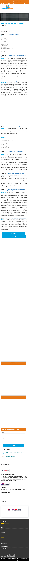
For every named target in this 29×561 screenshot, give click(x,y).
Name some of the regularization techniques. (17, 136)
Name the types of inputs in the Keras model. (17, 81)
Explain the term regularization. (14, 126)
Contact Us (3, 532)
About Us (8, 3)
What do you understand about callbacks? (17, 218)
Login (3, 3)
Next (13, 236)
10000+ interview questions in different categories (15, 452)
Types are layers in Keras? (13, 34)
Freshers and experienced (10, 456)
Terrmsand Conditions (5, 541)
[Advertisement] (14, 112)
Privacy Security (4, 543)
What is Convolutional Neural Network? (16, 173)
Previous (14, 233)
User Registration (4, 546)
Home (2, 527)
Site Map (14, 3)
